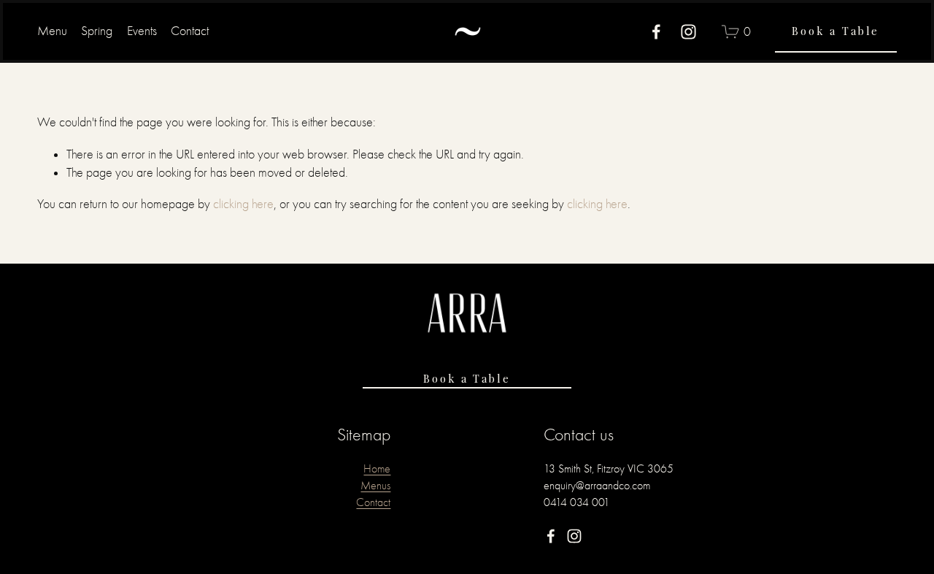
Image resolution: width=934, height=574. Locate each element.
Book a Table (835, 30)
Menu (52, 31)
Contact (190, 31)
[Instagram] (688, 32)
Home (376, 468)
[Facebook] (656, 32)
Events (142, 31)
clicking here (243, 204)
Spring (96, 31)
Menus (375, 485)
